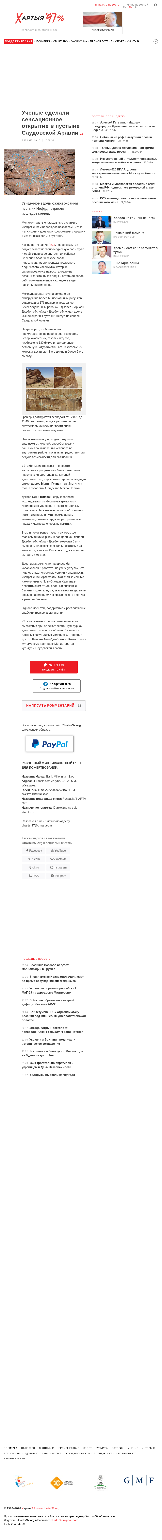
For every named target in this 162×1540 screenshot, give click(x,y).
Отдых (56, 1453)
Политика (43, 41)
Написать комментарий (53, 705)
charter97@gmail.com (64, 1520)
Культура (133, 41)
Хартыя (39, 18)
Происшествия (101, 41)
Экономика (79, 41)
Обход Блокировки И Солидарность (89, 1453)
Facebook (35, 850)
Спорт (119, 41)
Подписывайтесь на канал (57, 686)
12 (81, 133)
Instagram (60, 867)
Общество (60, 41)
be (124, 7)
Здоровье (31, 1453)
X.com (35, 859)
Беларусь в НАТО (15, 1458)
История (118, 1448)
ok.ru (35, 867)
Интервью (148, 1448)
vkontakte (60, 859)
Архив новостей (137, 5)
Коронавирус (127, 1453)
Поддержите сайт (53, 667)
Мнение (97, 211)
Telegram (60, 875)
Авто (45, 1453)
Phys (51, 244)
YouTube (60, 850)
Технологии (12, 1453)
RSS (36, 875)
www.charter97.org (47, 1508)
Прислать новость (107, 5)
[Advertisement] (45, 77)
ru (130, 7)
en (136, 7)
